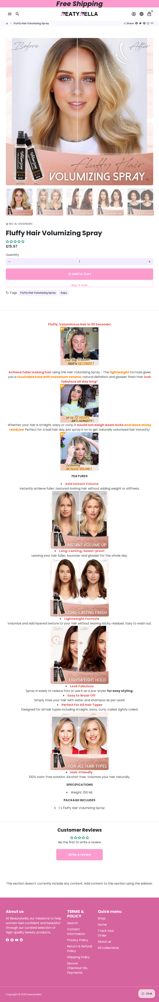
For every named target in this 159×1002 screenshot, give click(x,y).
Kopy (64, 292)
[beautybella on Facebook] (7, 940)
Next (148, 111)
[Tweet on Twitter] (140, 23)
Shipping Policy (78, 957)
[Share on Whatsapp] (148, 23)
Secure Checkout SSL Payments (77, 968)
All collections (108, 948)
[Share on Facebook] (136, 23)
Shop (101, 918)
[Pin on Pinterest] (144, 23)
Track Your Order (106, 933)
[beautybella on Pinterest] (12, 940)
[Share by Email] (152, 23)
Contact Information (76, 931)
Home (102, 924)
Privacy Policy (77, 940)
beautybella (34, 994)
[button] (15, 241)
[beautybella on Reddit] (21, 940)
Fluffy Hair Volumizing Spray (31, 23)
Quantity (12, 255)
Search (72, 923)
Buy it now (79, 285)
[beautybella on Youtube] (16, 940)
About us (104, 941)
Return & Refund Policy (79, 948)
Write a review (79, 854)
